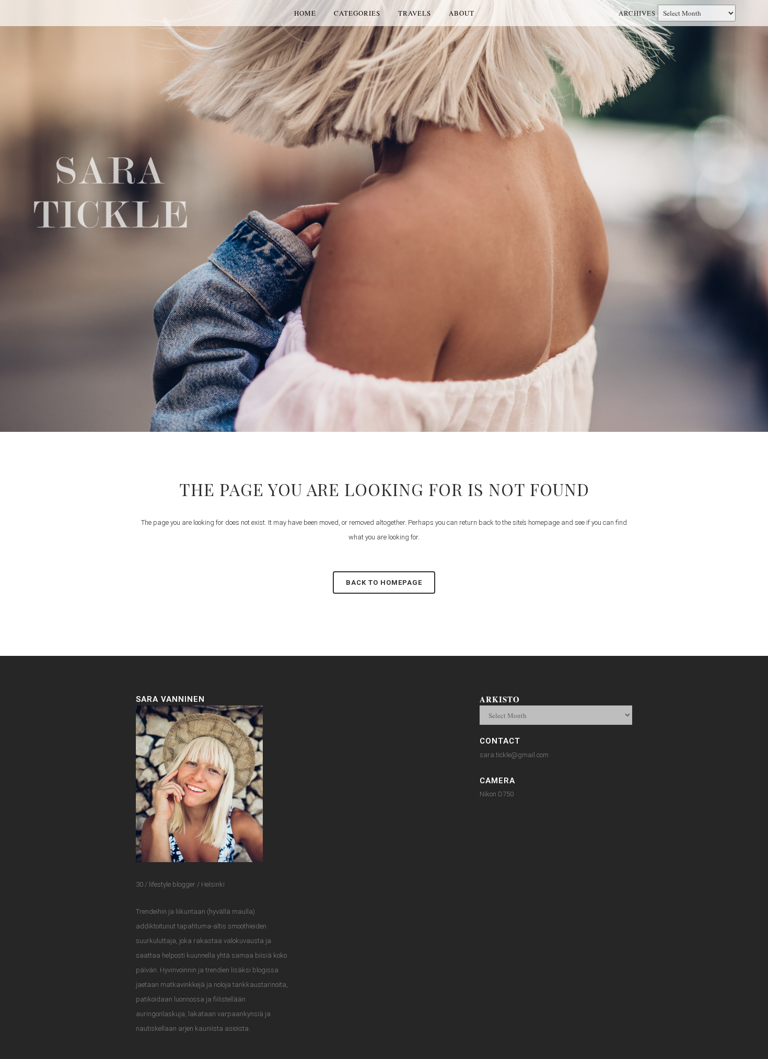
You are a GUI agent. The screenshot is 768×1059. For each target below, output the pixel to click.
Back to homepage (384, 582)
